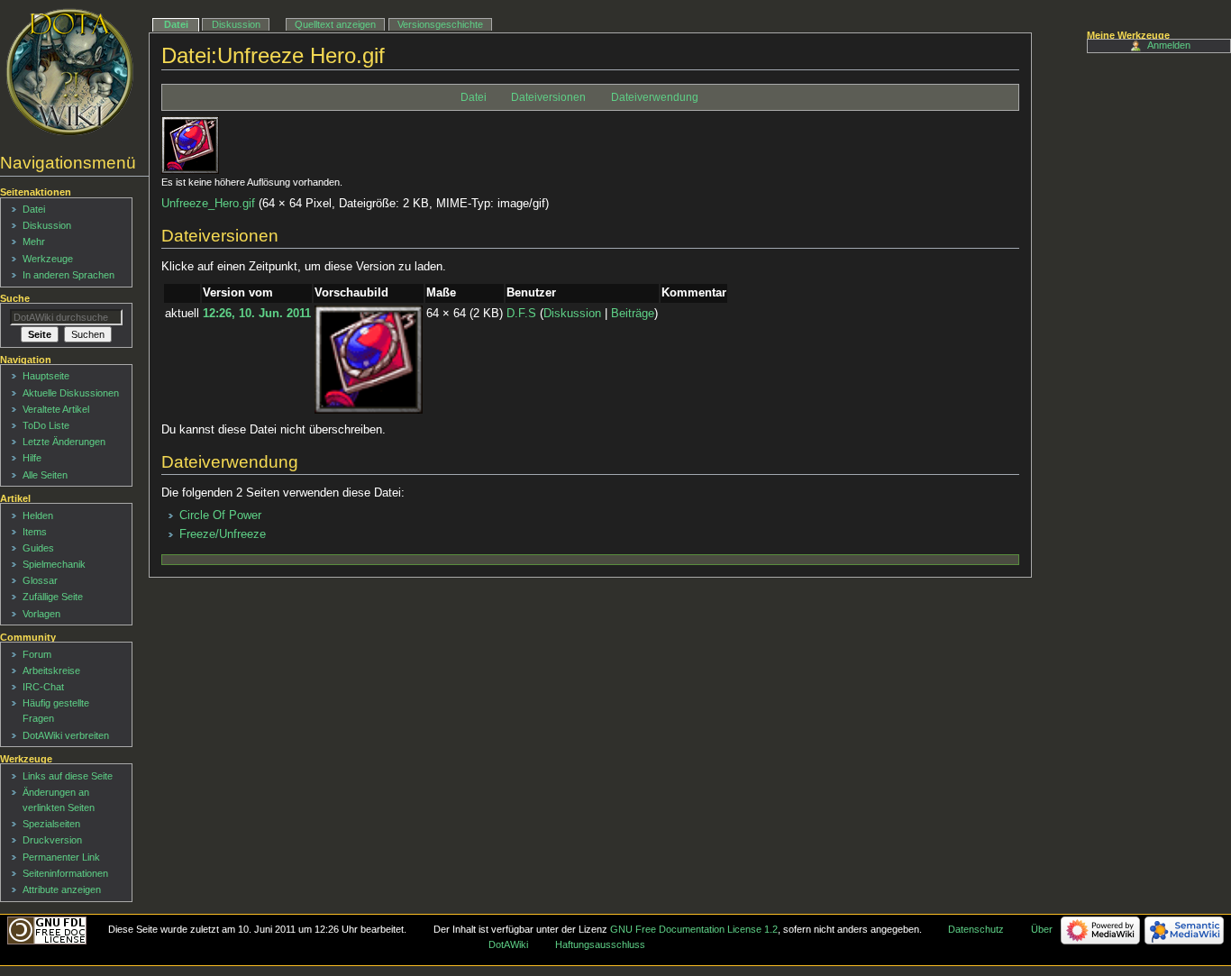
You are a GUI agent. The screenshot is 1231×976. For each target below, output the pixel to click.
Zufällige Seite (53, 596)
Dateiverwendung (654, 97)
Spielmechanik (54, 564)
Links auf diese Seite (68, 776)
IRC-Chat (43, 686)
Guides (38, 548)
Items (35, 531)
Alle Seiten (45, 475)
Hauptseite (46, 375)
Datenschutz (976, 929)
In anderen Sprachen (68, 274)
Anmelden (1168, 45)
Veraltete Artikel (56, 409)
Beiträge (632, 313)
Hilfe (32, 457)
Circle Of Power (220, 515)
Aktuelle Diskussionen (71, 393)
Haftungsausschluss (600, 944)
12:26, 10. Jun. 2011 (257, 313)
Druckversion (52, 840)
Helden (38, 515)
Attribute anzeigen (62, 889)
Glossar (40, 580)
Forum (37, 654)
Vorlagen (41, 613)
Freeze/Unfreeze (222, 534)
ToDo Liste (46, 425)
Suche (15, 298)
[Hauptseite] (70, 72)
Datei (473, 97)
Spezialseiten (51, 823)
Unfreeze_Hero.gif (208, 203)
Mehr (34, 241)
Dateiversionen (548, 97)
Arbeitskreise (51, 670)
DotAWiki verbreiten (66, 735)
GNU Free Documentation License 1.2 (694, 929)
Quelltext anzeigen (335, 24)
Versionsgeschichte (440, 24)
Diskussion (572, 313)
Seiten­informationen (65, 873)
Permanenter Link (61, 857)
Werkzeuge (48, 258)
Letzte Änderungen (64, 441)
